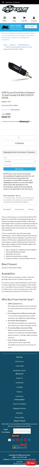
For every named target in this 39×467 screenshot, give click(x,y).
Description (7, 209)
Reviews (31, 209)
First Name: (6, 432)
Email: (6, 429)
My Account (19, 361)
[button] (19, 110)
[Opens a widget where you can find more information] (31, 463)
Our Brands (19, 382)
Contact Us (19, 396)
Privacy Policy (19, 417)
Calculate (20, 169)
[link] (13, 440)
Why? (26, 202)
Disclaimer (19, 413)
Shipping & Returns (19, 408)
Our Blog (19, 387)
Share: (4, 114)
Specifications (19, 209)
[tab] (7, 209)
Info (30, 121)
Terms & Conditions (19, 404)
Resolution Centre (19, 370)
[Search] (3, 2)
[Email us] (9, 440)
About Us (19, 378)
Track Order (19, 366)
